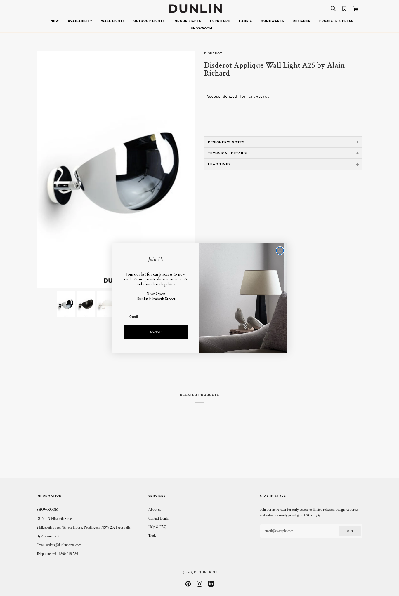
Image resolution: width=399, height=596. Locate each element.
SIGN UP (156, 331)
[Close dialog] (280, 250)
